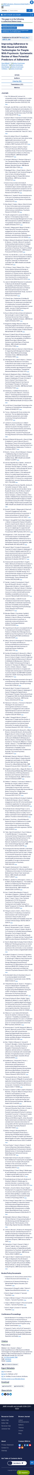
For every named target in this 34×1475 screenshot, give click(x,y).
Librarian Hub (5, 1429)
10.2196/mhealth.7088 (10, 1357)
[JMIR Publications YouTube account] (30, 1445)
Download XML (19, 1386)
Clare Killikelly (6, 63)
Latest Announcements (23, 1421)
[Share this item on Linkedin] (10, 1394)
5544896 (8, 1361)
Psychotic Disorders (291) (9, 28)
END (2, 1371)
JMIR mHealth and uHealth (12, 15)
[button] (32, 2)
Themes (21, 1428)
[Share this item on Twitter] (5, 1394)
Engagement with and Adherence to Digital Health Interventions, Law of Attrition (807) (15, 31)
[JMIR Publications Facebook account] (25, 1445)
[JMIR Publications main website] (17, 4)
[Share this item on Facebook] (8, 1394)
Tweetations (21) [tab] (17, 84)
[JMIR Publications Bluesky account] (19, 1445)
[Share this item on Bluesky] (2, 1394)
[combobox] (18, 10)
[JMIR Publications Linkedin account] (27, 1445)
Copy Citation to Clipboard (10, 1364)
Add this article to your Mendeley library (13, 1379)
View (6, 104)
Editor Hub (4, 1423)
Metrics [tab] (17, 88)
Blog (19, 1433)
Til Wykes (5, 68)
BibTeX (3, 1374)
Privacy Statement (7, 1445)
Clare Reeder (5, 67)
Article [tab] (17, 75)
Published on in (15, 38)
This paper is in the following (12, 20)
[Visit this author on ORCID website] (18, 63)
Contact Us (5, 1448)
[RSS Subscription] (22, 1447)
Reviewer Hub (6, 1426)
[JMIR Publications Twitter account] (22, 1445)
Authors (21, 1425)
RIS (2, 1376)
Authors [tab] (17, 78)
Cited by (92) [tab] (17, 81)
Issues (20, 1430)
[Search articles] (30, 10)
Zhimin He (5, 65)
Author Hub (5, 1420)
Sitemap (4, 1451)
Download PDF (7, 1386)
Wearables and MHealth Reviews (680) (12, 25)
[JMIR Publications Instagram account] (19, 1447)
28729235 (8, 1359)
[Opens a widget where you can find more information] (23, 1472)
